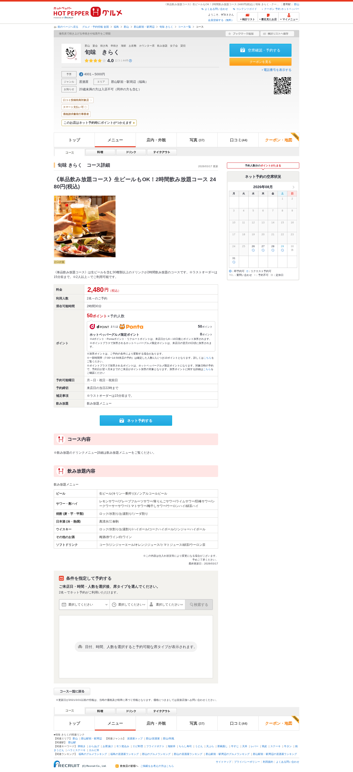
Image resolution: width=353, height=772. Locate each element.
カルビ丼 (94, 750)
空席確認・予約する (264, 50)
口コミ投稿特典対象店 (76, 100)
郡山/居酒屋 (153, 738)
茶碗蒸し (222, 746)
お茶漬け (108, 746)
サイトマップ (223, 761)
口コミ (238, 140)
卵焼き (82, 746)
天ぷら (210, 746)
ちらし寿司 (185, 746)
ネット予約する (139, 420)
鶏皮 (264, 746)
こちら (207, 357)
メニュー (115, 140)
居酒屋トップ (135, 738)
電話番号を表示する (277, 70)
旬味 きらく (166, 26)
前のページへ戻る (68, 26)
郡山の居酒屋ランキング (188, 754)
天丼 (244, 746)
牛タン (288, 746)
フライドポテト (155, 746)
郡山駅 (72, 742)
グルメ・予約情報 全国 (95, 26)
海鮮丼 (171, 746)
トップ (74, 140)
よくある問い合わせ (216, 9)
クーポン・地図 (278, 140)
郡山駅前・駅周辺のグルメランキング (228, 754)
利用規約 (268, 761)
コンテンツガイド (246, 9)
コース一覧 (184, 26)
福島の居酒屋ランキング (124, 754)
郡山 (296, 4)
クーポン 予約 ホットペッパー (281, 9)
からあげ (94, 746)
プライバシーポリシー (247, 761)
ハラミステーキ (76, 750)
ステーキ (275, 746)
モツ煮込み (122, 746)
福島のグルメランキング (93, 754)
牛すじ (235, 746)
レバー (254, 746)
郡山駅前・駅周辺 (144, 26)
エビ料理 (138, 746)
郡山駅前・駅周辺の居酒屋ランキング (275, 754)
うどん (199, 746)
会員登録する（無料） (221, 20)
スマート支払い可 (73, 107)
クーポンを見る (260, 62)
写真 (197, 140)
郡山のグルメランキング (156, 754)
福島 (116, 26)
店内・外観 (156, 140)
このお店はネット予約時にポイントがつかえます (98, 122)
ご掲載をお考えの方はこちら (157, 766)
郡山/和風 (168, 738)
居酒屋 (83, 82)
